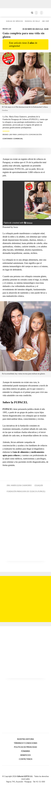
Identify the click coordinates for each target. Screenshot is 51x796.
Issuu (15, 227)
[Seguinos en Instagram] (30, 785)
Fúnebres (25, 751)
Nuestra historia (25, 739)
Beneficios (25, 755)
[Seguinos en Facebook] (22, 785)
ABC (7, 12)
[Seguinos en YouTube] (27, 785)
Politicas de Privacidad (25, 747)
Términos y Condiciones (25, 743)
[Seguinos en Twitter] (24, 785)
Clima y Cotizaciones (27, 12)
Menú (47, 12)
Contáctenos (25, 759)
